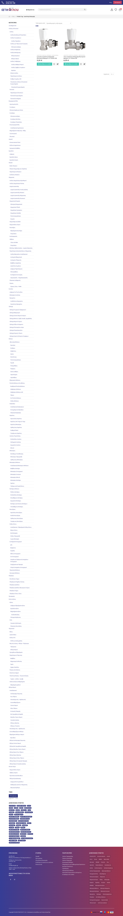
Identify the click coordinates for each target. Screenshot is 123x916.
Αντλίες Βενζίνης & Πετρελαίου (18, 35)
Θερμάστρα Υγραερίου (16, 210)
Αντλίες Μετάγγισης (15, 52)
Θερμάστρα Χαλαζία (15, 213)
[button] (36, 26)
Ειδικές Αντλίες (14, 73)
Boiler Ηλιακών (13, 166)
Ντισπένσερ (13, 357)
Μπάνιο (11, 339)
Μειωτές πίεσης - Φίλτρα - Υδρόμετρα (19, 643)
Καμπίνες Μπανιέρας (15, 424)
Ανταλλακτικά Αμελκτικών (17, 128)
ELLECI (29, 805)
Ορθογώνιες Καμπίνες (16, 427)
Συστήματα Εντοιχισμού (16, 541)
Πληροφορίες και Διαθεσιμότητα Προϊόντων (73, 864)
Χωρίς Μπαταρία (14, 539)
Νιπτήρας (30, 834)
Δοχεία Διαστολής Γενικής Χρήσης (19, 189)
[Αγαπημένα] (115, 10)
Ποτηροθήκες (13, 365)
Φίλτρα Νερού (14, 649)
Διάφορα (12, 154)
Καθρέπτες (13, 351)
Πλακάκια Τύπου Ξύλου (16, 593)
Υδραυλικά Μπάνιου (15, 570)
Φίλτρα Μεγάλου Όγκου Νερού (17, 749)
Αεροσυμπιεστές (14, 104)
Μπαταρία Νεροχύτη (14, 831)
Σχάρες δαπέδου (14, 667)
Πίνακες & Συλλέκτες (15, 670)
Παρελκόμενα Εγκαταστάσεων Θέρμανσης (20, 251)
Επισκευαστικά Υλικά (15, 142)
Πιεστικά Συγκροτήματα (16, 95)
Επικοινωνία (39, 864)
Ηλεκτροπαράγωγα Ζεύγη (16, 110)
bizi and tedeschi (21, 805)
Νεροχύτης (23, 834)
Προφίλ (37, 856)
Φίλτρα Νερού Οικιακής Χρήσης (18, 764)
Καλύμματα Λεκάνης (15, 442)
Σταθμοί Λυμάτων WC (15, 79)
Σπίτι (11, 620)
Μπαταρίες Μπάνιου (15, 462)
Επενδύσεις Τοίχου (14, 579)
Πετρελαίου (13, 233)
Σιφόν (11, 664)
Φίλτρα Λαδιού (15, 58)
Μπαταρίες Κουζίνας (15, 295)
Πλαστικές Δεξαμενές (15, 280)
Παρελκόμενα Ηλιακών (15, 171)
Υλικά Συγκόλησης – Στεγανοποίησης (19, 676)
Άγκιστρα (12, 345)
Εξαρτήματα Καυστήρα (16, 230)
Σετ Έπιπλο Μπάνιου (15, 398)
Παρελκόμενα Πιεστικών (16, 92)
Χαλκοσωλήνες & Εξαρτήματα (17, 681)
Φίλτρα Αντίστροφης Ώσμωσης (17, 740)
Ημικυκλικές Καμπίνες (16, 418)
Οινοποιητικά (13, 133)
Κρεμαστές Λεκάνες (15, 445)
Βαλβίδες (12, 658)
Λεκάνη (17, 827)
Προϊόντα (31, 10)
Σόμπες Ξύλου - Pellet (15, 286)
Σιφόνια (12, 483)
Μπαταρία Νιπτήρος (26, 831)
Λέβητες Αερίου (14, 772)
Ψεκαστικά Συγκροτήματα (18, 87)
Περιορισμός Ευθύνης (68, 870)
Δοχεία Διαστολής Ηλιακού (17, 192)
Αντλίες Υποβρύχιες (15, 61)
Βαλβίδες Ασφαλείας (15, 263)
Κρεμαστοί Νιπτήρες (15, 501)
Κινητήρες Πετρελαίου (16, 122)
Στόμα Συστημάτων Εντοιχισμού (18, 567)
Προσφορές (117, 2)
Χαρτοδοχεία (13, 374)
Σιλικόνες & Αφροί (14, 673)
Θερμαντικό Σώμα (21, 823)
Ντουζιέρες (12, 509)
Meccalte (11, 810)
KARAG (21, 808)
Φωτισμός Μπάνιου (15, 573)
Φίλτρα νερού (21, 840)
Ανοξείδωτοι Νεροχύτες (16, 301)
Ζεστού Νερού (14, 705)
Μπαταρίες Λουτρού (15, 474)
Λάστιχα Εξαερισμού (15, 312)
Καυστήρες (12, 227)
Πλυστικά (12, 136)
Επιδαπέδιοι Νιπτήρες (16, 495)
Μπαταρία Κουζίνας (14, 829)
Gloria (16, 808)
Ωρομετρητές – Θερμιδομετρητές (19, 277)
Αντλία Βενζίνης (15, 614)
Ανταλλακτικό (28, 812)
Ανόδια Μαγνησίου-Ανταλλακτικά (18, 254)
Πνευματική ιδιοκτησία (41, 860)
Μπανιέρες (12, 450)
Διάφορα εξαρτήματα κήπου (17, 605)
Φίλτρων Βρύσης (14, 723)
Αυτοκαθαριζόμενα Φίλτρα (16, 731)
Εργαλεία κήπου (14, 608)
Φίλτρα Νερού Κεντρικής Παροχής (18, 761)
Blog (110, 2)
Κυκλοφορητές (13, 236)
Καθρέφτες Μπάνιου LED (16, 392)
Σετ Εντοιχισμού (14, 556)
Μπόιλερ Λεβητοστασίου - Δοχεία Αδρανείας (21, 248)
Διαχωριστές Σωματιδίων (16, 781)
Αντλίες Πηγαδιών (15, 41)
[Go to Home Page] (9, 17)
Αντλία (11, 814)
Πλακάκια (11, 575)
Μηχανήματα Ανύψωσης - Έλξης (18, 130)
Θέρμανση (49, 55)
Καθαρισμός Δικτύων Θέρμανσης (18, 784)
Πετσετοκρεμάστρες (15, 216)
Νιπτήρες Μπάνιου (14, 489)
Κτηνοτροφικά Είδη (14, 124)
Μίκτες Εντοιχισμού (15, 553)
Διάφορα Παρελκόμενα (16, 269)
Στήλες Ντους (13, 524)
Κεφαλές (12, 550)
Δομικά (10, 139)
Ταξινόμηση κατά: (40, 23)
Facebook (10, 879)
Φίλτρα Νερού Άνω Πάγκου (17, 752)
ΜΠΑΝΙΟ (23, 827)
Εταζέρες (12, 348)
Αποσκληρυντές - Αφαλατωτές (18, 699)
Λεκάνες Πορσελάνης (15, 436)
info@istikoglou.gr (13, 865)
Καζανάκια (12, 403)
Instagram (14, 879)
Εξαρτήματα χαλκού (15, 685)
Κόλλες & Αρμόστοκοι (15, 145)
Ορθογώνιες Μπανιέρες (16, 459)
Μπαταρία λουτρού (13, 834)
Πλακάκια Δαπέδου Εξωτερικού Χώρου (20, 587)
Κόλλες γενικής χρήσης (16, 641)
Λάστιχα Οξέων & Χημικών (16, 324)
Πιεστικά (12, 89)
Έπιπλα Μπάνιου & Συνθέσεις (17, 383)
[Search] (85, 9)
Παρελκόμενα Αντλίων (16, 76)
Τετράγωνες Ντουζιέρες (16, 521)
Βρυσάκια (12, 737)
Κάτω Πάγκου (13, 708)
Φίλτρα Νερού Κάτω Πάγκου (17, 758)
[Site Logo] (10, 10)
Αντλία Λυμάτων (19, 814)
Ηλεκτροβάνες (14, 272)
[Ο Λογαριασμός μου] (111, 10)
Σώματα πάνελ (12, 840)
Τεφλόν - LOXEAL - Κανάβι (16, 679)
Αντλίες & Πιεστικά (13, 28)
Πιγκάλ (12, 363)
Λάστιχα (11, 306)
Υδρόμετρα (13, 646)
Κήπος (11, 602)
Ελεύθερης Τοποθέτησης (16, 454)
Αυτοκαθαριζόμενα (15, 702)
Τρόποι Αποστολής (67, 858)
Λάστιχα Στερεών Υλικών (16, 333)
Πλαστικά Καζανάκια (15, 412)
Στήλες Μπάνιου (14, 401)
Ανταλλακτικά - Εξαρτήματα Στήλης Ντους (20, 527)
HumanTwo (47, 912)
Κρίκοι (12, 354)
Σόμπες (11, 283)
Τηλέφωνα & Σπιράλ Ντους (17, 486)
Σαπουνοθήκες (14, 371)
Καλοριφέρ (12, 825)
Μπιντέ (12, 448)
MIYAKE (17, 810)
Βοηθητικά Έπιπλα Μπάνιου (17, 386)
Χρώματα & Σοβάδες (15, 148)
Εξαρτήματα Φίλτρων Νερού (17, 734)
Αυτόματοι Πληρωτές (15, 260)
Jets (11, 545)
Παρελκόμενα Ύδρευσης (16, 655)
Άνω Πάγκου (13, 696)
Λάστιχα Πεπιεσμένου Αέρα (17, 327)
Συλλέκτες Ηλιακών (14, 174)
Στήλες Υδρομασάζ (15, 536)
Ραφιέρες (12, 368)
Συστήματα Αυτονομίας (16, 274)
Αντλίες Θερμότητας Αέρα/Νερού (18, 180)
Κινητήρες (12, 113)
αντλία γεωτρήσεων (14, 842)
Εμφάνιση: (106, 74)
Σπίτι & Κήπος (12, 599)
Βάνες (11, 631)
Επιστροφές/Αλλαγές (67, 862)
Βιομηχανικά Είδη (13, 101)
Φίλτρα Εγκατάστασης (15, 778)
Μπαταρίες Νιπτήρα (15, 480)
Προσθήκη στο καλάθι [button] (45, 64)
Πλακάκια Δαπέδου (14, 585)
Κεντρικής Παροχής (15, 711)
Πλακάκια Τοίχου (14, 590)
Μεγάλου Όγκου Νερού (16, 717)
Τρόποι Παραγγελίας (67, 856)
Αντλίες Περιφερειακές (26, 816)
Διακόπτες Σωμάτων (41, 55)
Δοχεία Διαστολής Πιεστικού (17, 198)
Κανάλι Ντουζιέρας (15, 515)
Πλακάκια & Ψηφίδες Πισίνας (17, 582)
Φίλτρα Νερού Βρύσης (15, 755)
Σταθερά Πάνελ (14, 430)
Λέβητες (12, 239)
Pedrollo (23, 810)
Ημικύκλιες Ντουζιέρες (16, 512)
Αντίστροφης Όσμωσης (16, 693)
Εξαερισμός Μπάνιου (15, 380)
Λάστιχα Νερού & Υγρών (16, 321)
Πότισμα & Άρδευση (15, 617)
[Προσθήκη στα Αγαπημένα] (54, 64)
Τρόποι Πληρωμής (67, 860)
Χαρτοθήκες (13, 377)
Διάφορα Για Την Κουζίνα (16, 292)
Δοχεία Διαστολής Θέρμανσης (18, 195)
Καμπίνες (12, 415)
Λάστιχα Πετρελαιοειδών (16, 330)
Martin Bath (28, 808)
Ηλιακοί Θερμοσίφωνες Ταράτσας (18, 169)
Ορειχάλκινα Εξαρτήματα (16, 652)
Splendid (11, 812)
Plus (29, 810)
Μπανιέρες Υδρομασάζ (16, 456)
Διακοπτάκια (13, 634)
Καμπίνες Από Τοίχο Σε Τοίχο (17, 421)
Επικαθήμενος (13, 821)
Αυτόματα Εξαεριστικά (16, 257)
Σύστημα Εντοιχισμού (27, 838)
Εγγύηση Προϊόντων (67, 866)
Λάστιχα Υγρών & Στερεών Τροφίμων (19, 336)
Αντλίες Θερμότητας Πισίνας (17, 183)
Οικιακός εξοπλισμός (15, 623)
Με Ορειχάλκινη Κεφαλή (16, 714)
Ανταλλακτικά (13, 690)
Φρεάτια (13, 70)
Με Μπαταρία (13, 533)
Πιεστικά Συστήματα (15, 98)
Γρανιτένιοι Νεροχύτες (16, 304)
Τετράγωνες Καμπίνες (16, 433)
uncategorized (12, 25)
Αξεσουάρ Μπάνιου (15, 342)
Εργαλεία (11, 151)
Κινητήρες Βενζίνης (15, 119)
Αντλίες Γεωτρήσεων (15, 38)
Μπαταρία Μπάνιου (25, 829)
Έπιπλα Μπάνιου (19, 812)
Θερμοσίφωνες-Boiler (15, 221)
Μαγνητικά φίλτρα (15, 787)
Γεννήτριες (12, 107)
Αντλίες (11, 31)
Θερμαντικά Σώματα (15, 201)
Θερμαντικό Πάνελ (15, 207)
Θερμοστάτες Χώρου (15, 224)
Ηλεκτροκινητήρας (16, 47)
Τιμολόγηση (65, 868)
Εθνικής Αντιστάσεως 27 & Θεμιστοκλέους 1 (20, 857)
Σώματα (12, 219)
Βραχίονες (13, 548)
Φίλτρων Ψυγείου (15, 726)
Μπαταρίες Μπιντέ (15, 477)
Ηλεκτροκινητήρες (15, 116)
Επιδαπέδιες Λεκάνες (15, 439)
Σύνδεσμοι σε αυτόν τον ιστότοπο (44, 862)
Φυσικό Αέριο (12, 766)
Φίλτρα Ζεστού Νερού (15, 743)
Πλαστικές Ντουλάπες (16, 626)
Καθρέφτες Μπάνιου (15, 389)
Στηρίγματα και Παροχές (16, 564)
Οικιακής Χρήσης (14, 720)
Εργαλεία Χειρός (14, 160)
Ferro (10, 808)
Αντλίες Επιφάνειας (15, 49)
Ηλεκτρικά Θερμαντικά (16, 204)
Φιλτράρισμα (13, 796)
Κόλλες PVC (12, 637)
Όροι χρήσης (39, 858)
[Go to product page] (48, 39)
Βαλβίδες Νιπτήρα (15, 468)
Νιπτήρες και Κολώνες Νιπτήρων (18, 503)
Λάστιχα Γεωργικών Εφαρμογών (18, 309)
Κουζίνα (11, 289)
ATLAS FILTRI (12, 805)
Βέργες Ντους (13, 530)
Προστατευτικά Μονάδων (16, 775)
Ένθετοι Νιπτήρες (14, 492)
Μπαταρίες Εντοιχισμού (16, 471)
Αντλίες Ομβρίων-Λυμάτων (18, 67)
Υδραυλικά (11, 628)
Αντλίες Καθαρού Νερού (17, 64)
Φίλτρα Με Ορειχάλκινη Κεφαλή (18, 746)
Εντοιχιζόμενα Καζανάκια (16, 410)
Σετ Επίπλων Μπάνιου (14, 838)
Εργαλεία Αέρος (14, 157)
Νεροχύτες (12, 298)
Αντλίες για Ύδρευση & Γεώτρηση (18, 43)
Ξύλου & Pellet (14, 242)
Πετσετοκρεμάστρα (14, 836)
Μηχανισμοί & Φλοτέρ (16, 661)
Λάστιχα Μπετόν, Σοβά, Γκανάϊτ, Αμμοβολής (21, 318)
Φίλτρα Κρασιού (15, 55)
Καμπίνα (19, 825)
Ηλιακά (10, 162)
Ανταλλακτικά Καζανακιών (17, 407)
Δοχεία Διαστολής (14, 186)
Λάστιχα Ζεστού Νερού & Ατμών (18, 315)
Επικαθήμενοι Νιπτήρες (16, 498)
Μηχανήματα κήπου (15, 611)
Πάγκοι (12, 395)
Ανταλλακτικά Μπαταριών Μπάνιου (19, 465)
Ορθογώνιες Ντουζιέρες (16, 518)
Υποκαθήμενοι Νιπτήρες (16, 506)
